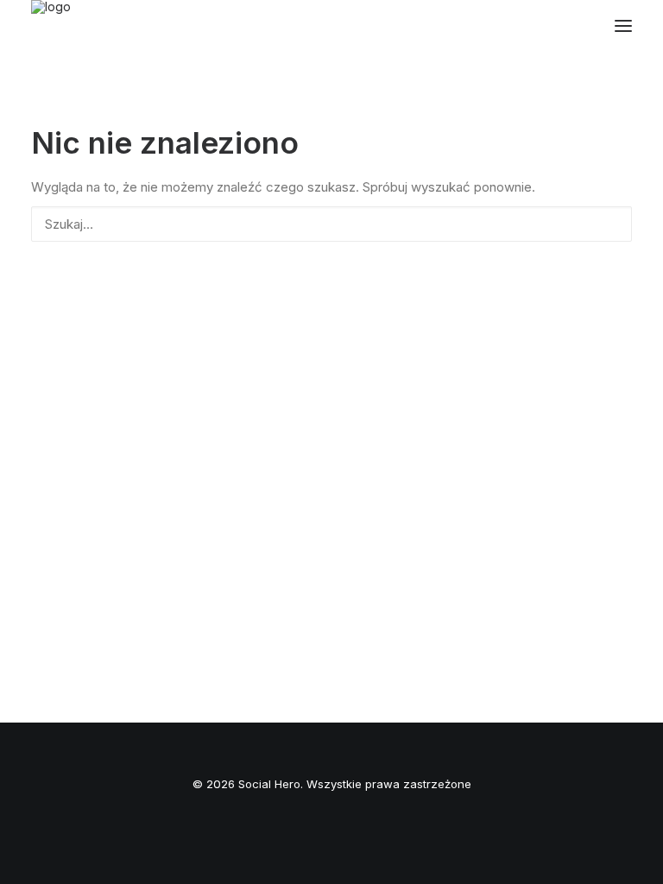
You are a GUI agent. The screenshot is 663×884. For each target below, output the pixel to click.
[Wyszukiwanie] (331, 224)
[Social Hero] (108, 26)
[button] (623, 26)
